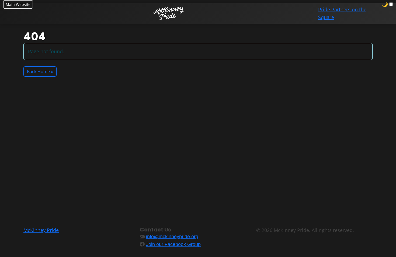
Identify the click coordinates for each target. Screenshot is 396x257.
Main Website (18, 4)
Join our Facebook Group (173, 244)
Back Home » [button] (40, 71)
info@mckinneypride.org (172, 236)
